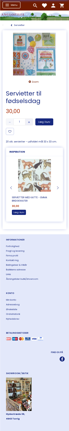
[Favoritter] (44, 5)
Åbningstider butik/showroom (22, 279)
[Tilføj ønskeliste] (10, 131)
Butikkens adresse (16, 269)
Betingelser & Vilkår (16, 265)
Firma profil (12, 255)
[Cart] (61, 5)
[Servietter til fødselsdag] (34, 54)
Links (8, 274)
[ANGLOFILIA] (34, 15)
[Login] (53, 5)
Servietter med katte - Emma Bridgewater (29, 199)
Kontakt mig (12, 260)
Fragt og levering (15, 250)
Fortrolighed (12, 246)
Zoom (35, 81)
